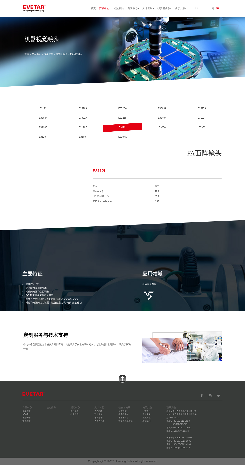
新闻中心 (133, 8)
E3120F (43, 127)
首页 (93, 8)
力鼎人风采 (99, 421)
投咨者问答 (123, 417)
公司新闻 (74, 414)
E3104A (122, 136)
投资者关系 (164, 8)
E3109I (82, 136)
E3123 (43, 108)
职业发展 (98, 414)
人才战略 (98, 411)
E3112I (122, 127)
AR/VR (25, 414)
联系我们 (146, 421)
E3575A (202, 108)
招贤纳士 (98, 417)
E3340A (162, 117)
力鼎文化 (146, 414)
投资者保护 (123, 414)
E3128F (83, 127)
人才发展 (147, 8)
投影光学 (26, 417)
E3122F (202, 117)
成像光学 (48, 54)
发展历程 (146, 417)
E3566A (162, 108)
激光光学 (26, 421)
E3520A (122, 108)
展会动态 (74, 411)
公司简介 (146, 411)
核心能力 (119, 8)
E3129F (43, 136)
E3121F (122, 117)
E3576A (83, 108)
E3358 (162, 127)
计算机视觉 (62, 54)
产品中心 (104, 8)
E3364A (43, 117)
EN (217, 8)
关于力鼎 (180, 8)
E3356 (201, 127)
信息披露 (122, 411)
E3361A (83, 117)
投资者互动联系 (125, 421)
